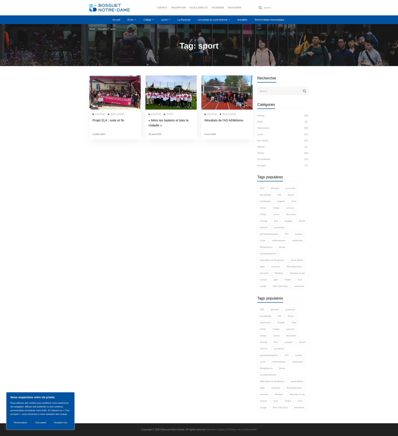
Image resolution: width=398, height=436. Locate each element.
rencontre (264, 273)
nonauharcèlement (268, 253)
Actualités (103, 29)
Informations (282, 128)
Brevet (291, 195)
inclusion (264, 227)
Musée (282, 247)
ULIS (300, 280)
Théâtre (287, 280)
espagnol (288, 221)
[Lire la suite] (115, 77)
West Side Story (280, 286)
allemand (275, 188)
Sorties (282, 153)
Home (92, 29)
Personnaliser (20, 422)
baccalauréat (265, 195)
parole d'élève (297, 260)
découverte (291, 214)
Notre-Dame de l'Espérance (272, 260)
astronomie (290, 188)
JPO (286, 234)
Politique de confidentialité (242, 429)
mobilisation (297, 240)
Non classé (282, 140)
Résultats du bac (297, 273)
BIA (279, 195)
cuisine (276, 214)
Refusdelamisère (294, 266)
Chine (293, 201)
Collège (282, 115)
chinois (263, 208)
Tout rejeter (40, 422)
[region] (40, 411)
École (282, 121)
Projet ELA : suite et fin (108, 120)
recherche (275, 266)
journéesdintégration (269, 234)
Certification (265, 201)
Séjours (282, 146)
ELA (276, 221)
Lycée (282, 134)
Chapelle (281, 201)
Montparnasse (266, 247)
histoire (302, 221)
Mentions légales (216, 429)
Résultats (279, 273)
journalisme (279, 227)
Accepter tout (60, 422)
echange (263, 221)
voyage (263, 286)
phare (262, 266)
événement (299, 286)
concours (290, 208)
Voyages (282, 165)
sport (275, 280)
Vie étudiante (282, 159)
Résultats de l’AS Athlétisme (223, 120)
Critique (263, 214)
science (263, 280)
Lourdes (298, 234)
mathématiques (279, 240)
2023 (262, 188)
